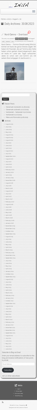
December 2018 (10, 180)
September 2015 (10, 234)
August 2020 (9, 159)
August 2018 (9, 183)
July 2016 (8, 207)
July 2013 (8, 282)
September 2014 (10, 258)
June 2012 (9, 311)
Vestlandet (10, 115)
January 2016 (10, 223)
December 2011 (10, 327)
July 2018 (8, 185)
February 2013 (10, 295)
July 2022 (8, 143)
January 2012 (9, 325)
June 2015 (9, 242)
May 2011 (8, 343)
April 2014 (9, 268)
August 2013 (9, 279)
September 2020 (11, 156)
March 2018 (9, 188)
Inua (26, 38)
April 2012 (9, 317)
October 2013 (9, 274)
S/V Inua (16, 405)
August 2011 (9, 335)
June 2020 (9, 164)
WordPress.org (18, 395)
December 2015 (10, 226)
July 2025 (8, 127)
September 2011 (10, 333)
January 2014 (10, 271)
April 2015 (9, 247)
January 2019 (10, 177)
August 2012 (9, 306)
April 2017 (9, 196)
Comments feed (19, 393)
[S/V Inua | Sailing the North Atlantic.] (18, 4)
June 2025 (9, 129)
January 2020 (10, 172)
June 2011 (8, 341)
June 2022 (9, 145)
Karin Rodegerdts (28, 41)
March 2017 (9, 199)
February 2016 (10, 220)
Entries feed (19, 391)
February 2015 (10, 252)
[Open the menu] (33, 11)
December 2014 (10, 255)
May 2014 (8, 266)
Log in (18, 389)
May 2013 (8, 287)
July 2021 (8, 153)
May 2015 (8, 244)
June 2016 (9, 210)
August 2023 (9, 137)
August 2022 (9, 140)
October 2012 (9, 301)
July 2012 (8, 309)
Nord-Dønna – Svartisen (16, 34)
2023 (9, 19)
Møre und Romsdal (13, 117)
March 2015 (9, 250)
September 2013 (10, 276)
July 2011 (8, 338)
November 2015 (10, 228)
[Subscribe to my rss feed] (3, 402)
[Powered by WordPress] (26, 405)
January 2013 (9, 298)
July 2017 (8, 193)
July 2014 (8, 260)
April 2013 (9, 290)
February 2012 (10, 322)
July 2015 (8, 239)
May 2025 (8, 132)
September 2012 (10, 303)
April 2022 (9, 148)
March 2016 (9, 218)
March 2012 (9, 319)
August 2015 (9, 236)
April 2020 (9, 167)
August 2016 (9, 204)
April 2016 (9, 215)
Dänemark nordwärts (13, 107)
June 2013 (9, 284)
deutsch (21, 38)
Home (3, 19)
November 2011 (10, 330)
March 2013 (9, 293)
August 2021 (9, 151)
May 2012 (8, 314)
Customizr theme (23, 407)
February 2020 (10, 169)
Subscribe (7, 370)
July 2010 (8, 346)
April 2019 (9, 175)
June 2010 (9, 349)
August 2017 (9, 191)
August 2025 (9, 124)
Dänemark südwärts (13, 110)
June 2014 (9, 263)
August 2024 (9, 135)
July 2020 (8, 161)
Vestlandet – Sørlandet (14, 112)
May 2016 (8, 212)
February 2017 (10, 202)
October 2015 (9, 231)
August (15, 19)
